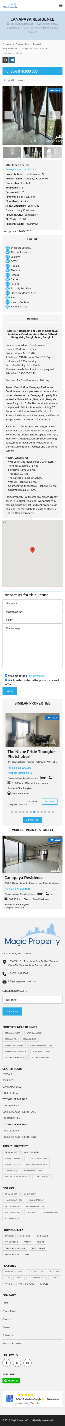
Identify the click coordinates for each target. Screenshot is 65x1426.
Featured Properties (12, 1343)
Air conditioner (36, 1272)
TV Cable (44, 1284)
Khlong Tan (12, 1158)
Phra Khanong (32, 1170)
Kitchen (54, 1278)
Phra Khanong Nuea (16, 1177)
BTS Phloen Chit (14, 1045)
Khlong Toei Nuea (36, 1164)
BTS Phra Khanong (41, 1045)
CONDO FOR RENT (12, 1118)
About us (6, 1319)
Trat (27, 1254)
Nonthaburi (42, 1236)
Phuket (40, 1242)
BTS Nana (10, 1039)
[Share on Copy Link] (5, 60)
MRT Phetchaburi (14, 1057)
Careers (6, 1327)
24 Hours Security (13, 1272)
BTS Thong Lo (41, 1051)
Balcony (54, 1272)
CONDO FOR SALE (11, 1086)
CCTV (7, 1278)
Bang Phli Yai (31, 1152)
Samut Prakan (38, 1248)
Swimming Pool (26, 1284)
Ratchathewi (12, 1212)
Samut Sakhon (12, 1254)
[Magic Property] (9, 5)
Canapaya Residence (24, 877)
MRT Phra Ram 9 (40, 1057)
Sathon (31, 1212)
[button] (56, 115)
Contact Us (7, 1335)
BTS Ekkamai (34, 1033)
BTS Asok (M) (12, 1033)
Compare (32, 801)
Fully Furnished (36, 1278)
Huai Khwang (13, 1200)
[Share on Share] (12, 60)
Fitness (19, 1278)
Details (49, 801)
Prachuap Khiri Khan (15, 1248)
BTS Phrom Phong (15, 1051)
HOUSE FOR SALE (11, 1093)
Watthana (12, 1218)
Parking (8, 1284)
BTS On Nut (29, 1039)
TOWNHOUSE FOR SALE (14, 1099)
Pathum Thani (11, 1242)
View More (32, 819)
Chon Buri (25, 1236)
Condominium (33, 173)
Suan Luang (42, 1177)
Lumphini (11, 1170)
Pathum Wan (12, 1206)
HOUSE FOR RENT (11, 1130)
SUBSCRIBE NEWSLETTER (15, 991)
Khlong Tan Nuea (36, 1158)
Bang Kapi (11, 1152)
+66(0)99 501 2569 (18, 973)
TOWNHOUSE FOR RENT (14, 1124)
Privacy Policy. (36, 675)
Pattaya (27, 1242)
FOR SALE (7, 1074)
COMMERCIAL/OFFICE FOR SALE (19, 1112)
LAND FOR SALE (10, 1105)
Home (5, 1302)
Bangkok (29, 214)
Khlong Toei (12, 1164)
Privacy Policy (9, 1311)
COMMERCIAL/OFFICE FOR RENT (19, 1137)
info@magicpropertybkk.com (22, 981)
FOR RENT (7, 1080)
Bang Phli (30, 1194)
